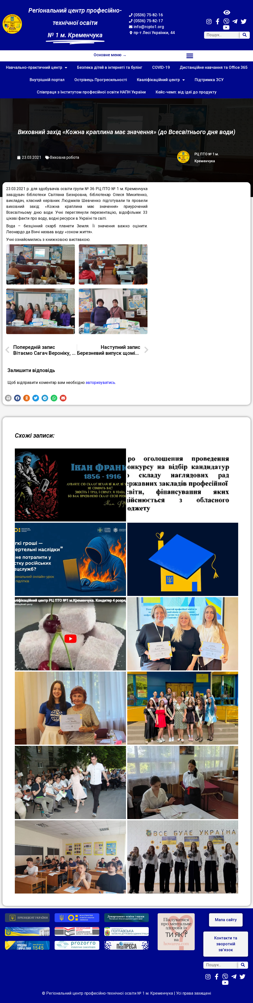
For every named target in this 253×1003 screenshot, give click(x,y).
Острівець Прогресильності (100, 79)
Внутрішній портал (47, 79)
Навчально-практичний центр (34, 67)
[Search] (244, 35)
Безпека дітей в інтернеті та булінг (109, 67)
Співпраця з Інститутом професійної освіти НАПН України (91, 92)
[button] (189, 55)
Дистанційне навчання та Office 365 (213, 67)
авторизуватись (100, 382)
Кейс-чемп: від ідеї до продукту (186, 92)
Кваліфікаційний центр (158, 79)
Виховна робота (64, 157)
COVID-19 (161, 67)
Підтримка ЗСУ (209, 79)
